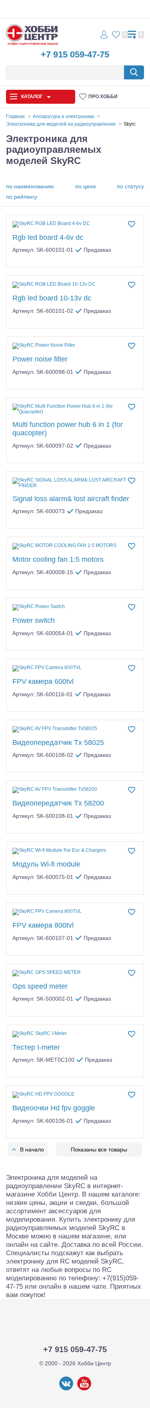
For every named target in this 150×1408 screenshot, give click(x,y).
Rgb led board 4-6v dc (47, 237)
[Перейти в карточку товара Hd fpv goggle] (75, 1095)
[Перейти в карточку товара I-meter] (75, 1034)
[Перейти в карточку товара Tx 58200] (75, 790)
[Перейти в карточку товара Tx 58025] (75, 729)
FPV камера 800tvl (43, 925)
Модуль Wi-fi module (46, 864)
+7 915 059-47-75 (75, 54)
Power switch (33, 620)
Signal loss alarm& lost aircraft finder (70, 499)
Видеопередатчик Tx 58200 (58, 803)
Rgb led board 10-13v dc (51, 298)
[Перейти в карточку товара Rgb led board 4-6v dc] (75, 224)
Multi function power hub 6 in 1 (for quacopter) (67, 429)
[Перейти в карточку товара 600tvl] (75, 668)
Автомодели (21, 131)
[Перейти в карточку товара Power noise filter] (75, 346)
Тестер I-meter (36, 1047)
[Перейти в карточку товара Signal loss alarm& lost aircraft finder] (75, 483)
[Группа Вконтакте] (66, 1389)
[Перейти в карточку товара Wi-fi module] (75, 851)
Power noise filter (40, 359)
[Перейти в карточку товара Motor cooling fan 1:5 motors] (75, 546)
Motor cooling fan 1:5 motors (58, 559)
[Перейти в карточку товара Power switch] (75, 607)
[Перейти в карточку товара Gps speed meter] (75, 973)
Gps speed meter (40, 986)
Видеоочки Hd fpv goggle (53, 1108)
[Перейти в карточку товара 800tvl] (75, 912)
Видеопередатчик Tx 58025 (58, 742)
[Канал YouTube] (84, 1389)
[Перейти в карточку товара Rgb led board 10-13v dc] (75, 285)
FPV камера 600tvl (43, 681)
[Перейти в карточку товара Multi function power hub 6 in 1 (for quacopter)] (75, 409)
